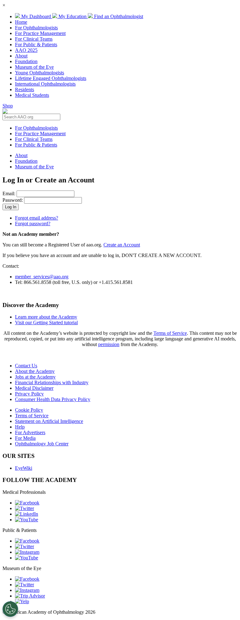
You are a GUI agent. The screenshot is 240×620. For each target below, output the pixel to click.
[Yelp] (22, 601)
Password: (12, 200)
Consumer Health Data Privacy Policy (52, 399)
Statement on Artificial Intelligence (49, 421)
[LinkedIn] (26, 514)
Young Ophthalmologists (39, 72)
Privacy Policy (29, 393)
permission (108, 344)
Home (21, 22)
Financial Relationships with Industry (51, 382)
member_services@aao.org (41, 276)
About (21, 55)
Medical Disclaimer (34, 388)
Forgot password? (32, 223)
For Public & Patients (36, 44)
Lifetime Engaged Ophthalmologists (50, 78)
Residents (24, 89)
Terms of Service (170, 333)
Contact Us (26, 365)
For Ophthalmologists (36, 27)
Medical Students (32, 95)
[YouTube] (26, 519)
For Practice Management (40, 33)
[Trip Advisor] (30, 595)
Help (20, 426)
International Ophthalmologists (45, 84)
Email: (8, 193)
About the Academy (35, 371)
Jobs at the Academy (35, 376)
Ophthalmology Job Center (41, 443)
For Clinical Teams (33, 39)
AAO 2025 (26, 50)
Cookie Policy (29, 410)
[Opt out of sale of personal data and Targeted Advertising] (10, 609)
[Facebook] (27, 502)
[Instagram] (27, 552)
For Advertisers (30, 432)
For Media (25, 438)
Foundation (26, 61)
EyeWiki (23, 468)
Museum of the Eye (34, 67)
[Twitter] (24, 508)
